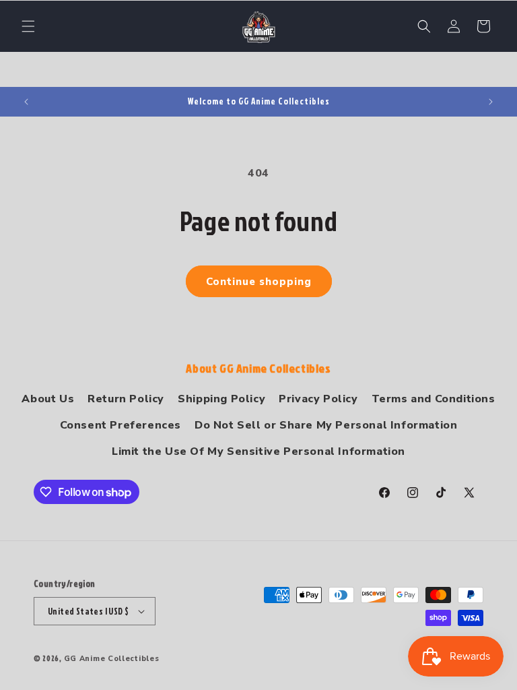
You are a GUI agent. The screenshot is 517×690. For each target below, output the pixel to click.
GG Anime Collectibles (112, 659)
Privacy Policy (318, 398)
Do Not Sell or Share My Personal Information (326, 425)
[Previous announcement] (26, 102)
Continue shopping (259, 281)
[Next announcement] (491, 102)
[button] (28, 26)
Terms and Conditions (433, 398)
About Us (48, 398)
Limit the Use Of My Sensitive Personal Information (258, 451)
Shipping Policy (221, 398)
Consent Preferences (120, 425)
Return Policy (126, 398)
